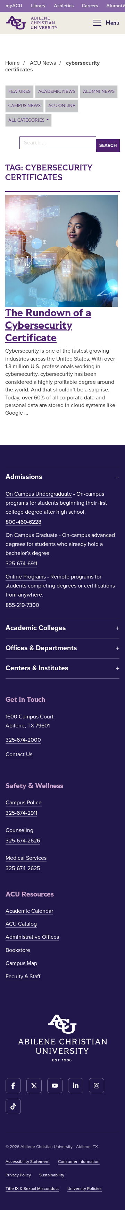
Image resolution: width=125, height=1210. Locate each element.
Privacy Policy (18, 1175)
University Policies (84, 1188)
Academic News (56, 91)
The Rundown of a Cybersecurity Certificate (48, 325)
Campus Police (24, 802)
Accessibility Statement (28, 1161)
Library (38, 6)
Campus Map (21, 963)
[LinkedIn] (75, 1085)
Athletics (64, 6)
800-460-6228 (23, 522)
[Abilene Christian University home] (32, 23)
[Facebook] (13, 1085)
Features (19, 91)
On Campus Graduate (32, 535)
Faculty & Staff (23, 976)
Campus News (24, 105)
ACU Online (61, 105)
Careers (90, 6)
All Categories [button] (26, 120)
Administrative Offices (32, 937)
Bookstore (18, 950)
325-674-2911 (21, 813)
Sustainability (51, 1175)
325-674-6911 (21, 563)
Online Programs (26, 576)
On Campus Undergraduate (39, 494)
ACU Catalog (21, 923)
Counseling (19, 830)
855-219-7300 (22, 605)
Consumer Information (79, 1161)
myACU (14, 6)
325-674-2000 (23, 739)
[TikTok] (13, 1106)
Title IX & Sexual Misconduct (32, 1188)
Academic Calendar (29, 911)
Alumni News (99, 91)
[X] (34, 1085)
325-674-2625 (23, 868)
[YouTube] (54, 1085)
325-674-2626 (23, 840)
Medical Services (26, 858)
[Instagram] (96, 1085)
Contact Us (19, 754)
